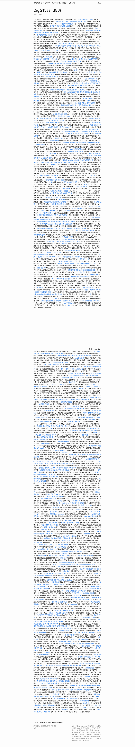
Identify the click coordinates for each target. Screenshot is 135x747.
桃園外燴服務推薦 (61, 46)
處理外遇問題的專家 (70, 162)
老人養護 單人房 (80, 46)
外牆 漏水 (52, 549)
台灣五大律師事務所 (86, 663)
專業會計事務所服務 (74, 666)
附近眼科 (75, 105)
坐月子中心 (81, 90)
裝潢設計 (71, 261)
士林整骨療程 (54, 582)
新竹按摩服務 (63, 261)
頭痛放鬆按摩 (43, 386)
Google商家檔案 (57, 279)
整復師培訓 (97, 125)
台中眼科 (80, 151)
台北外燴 (49, 153)
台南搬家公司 (66, 301)
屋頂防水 (63, 419)
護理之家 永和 (43, 33)
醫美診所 (72, 382)
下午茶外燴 (60, 384)
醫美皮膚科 (68, 551)
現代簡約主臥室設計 (46, 224)
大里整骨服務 (79, 358)
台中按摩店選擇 (49, 573)
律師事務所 (57, 580)
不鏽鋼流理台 (72, 22)
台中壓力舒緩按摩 (66, 402)
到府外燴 (93, 175)
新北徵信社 (79, 509)
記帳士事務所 (96, 46)
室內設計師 (55, 690)
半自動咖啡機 (71, 468)
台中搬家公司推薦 (50, 435)
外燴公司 (36, 448)
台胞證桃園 (77, 595)
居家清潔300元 (58, 622)
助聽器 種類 (60, 551)
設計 (67, 362)
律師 (42, 50)
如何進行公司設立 (84, 19)
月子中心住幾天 (86, 455)
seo (97, 696)
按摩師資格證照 (49, 411)
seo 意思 (43, 476)
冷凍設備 (90, 428)
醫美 (80, 105)
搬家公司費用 (50, 494)
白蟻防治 (46, 589)
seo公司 (96, 301)
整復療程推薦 (54, 525)
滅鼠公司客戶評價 (89, 617)
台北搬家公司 (66, 131)
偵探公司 (65, 613)
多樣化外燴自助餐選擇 (44, 158)
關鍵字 (48, 655)
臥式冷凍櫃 (87, 142)
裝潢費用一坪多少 (44, 534)
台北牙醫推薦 (50, 626)
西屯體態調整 (90, 668)
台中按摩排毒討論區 (82, 600)
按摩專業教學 (75, 276)
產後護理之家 (82, 556)
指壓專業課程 (91, 103)
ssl (51, 428)
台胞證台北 (79, 369)
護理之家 (36, 101)
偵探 (48, 531)
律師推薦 (57, 228)
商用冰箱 (40, 175)
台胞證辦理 (55, 694)
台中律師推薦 (78, 690)
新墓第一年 (93, 118)
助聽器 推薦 (63, 468)
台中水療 (62, 503)
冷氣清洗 (58, 494)
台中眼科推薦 (95, 514)
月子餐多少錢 (51, 63)
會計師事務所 (41, 228)
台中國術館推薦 (64, 630)
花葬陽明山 (53, 681)
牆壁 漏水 (95, 375)
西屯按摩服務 (57, 197)
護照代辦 (97, 202)
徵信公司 (73, 378)
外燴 (75, 70)
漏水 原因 (44, 162)
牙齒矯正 (87, 134)
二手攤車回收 (58, 353)
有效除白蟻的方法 (44, 474)
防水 (44, 666)
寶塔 (82, 505)
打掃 (88, 101)
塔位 (64, 204)
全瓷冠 (42, 145)
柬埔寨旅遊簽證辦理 (76, 142)
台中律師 (49, 476)
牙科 (42, 211)
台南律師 (49, 35)
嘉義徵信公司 (82, 22)
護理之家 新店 (62, 602)
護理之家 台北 (60, 127)
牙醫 (58, 567)
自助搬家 (67, 263)
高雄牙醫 (43, 219)
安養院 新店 (48, 197)
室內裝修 (50, 580)
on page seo (72, 604)
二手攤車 (57, 615)
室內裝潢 (57, 698)
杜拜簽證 (49, 496)
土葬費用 (91, 644)
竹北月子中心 (95, 384)
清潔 (81, 560)
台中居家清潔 (81, 272)
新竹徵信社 (47, 470)
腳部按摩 (96, 428)
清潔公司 (59, 501)
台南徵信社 (39, 687)
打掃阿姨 (62, 450)
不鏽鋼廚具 (73, 536)
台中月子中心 (38, 712)
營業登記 (62, 578)
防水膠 (69, 628)
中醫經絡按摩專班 (58, 584)
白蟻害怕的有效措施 (59, 362)
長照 (73, 369)
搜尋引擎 (74, 290)
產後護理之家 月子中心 (62, 626)
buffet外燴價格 (68, 611)
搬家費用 (52, 72)
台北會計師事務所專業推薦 (42, 294)
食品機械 (88, 356)
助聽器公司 (59, 496)
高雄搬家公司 (86, 105)
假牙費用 (53, 90)
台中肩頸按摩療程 (46, 422)
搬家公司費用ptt (84, 685)
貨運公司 (75, 503)
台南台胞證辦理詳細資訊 (83, 564)
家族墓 (94, 30)
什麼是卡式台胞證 (39, 626)
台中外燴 (53, 193)
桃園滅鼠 (46, 404)
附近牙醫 (56, 507)
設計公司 (41, 74)
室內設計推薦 (84, 400)
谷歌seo (64, 244)
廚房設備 (83, 259)
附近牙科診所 (93, 263)
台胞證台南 (87, 375)
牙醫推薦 (78, 422)
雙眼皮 (78, 270)
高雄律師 (81, 503)
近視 (95, 430)
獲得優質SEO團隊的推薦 (75, 228)
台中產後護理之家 (61, 573)
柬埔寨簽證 (45, 301)
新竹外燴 (62, 641)
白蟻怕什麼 (66, 538)
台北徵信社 (74, 59)
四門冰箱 (88, 129)
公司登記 (66, 400)
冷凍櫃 (65, 193)
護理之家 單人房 (51, 426)
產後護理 (40, 681)
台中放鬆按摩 (54, 624)
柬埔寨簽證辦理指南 (76, 149)
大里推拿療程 (72, 373)
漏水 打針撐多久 (49, 527)
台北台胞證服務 (58, 114)
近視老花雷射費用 (43, 215)
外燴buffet (67, 426)
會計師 (58, 463)
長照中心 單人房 (52, 252)
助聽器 (64, 540)
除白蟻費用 (71, 222)
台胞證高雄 (94, 373)
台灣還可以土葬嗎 (91, 386)
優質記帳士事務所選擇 (41, 255)
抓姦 (62, 580)
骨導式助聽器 (47, 687)
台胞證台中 (37, 50)
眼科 (91, 19)
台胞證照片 (53, 211)
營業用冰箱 (70, 46)
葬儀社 (85, 85)
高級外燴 (44, 417)
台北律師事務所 (77, 551)
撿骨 (72, 562)
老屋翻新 (41, 468)
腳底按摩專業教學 (63, 441)
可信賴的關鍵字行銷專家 (52, 180)
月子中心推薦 (42, 545)
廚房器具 (53, 696)
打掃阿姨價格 (41, 586)
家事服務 (54, 298)
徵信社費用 (42, 556)
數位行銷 (85, 644)
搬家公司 (95, 564)
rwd (87, 259)
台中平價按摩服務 (61, 547)
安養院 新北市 (88, 131)
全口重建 (53, 204)
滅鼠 (41, 470)
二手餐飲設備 (64, 378)
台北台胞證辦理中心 (77, 375)
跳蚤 (71, 690)
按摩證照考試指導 (88, 287)
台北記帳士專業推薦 (57, 470)
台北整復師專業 (83, 639)
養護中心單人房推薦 (65, 44)
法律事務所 (97, 663)
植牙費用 (89, 46)
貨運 (92, 156)
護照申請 (94, 79)
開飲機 (60, 162)
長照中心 (91, 206)
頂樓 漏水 (63, 558)
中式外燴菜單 (92, 413)
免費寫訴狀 (69, 116)
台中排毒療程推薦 (40, 235)
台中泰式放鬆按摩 (67, 463)
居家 (84, 228)
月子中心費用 (84, 276)
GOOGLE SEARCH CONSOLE (53, 257)
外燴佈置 (69, 134)
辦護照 (39, 72)
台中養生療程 (94, 586)
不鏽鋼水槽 (67, 369)
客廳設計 (36, 604)
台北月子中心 (51, 241)
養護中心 (71, 422)
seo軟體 (55, 33)
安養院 (36, 386)
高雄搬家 (80, 373)
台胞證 (54, 384)
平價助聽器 (50, 615)
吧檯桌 (88, 156)
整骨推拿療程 (69, 635)
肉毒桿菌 (60, 426)
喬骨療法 (81, 389)
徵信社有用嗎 (75, 250)
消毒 (69, 305)
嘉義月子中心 (38, 127)
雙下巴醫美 (76, 241)
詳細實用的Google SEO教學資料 (83, 593)
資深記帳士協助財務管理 (73, 408)
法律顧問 (59, 22)
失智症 (92, 230)
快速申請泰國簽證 (61, 72)
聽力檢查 (70, 182)
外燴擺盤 (65, 545)
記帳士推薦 (68, 92)
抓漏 (82, 408)
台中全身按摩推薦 (61, 222)
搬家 (46, 529)
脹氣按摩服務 (66, 189)
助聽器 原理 (67, 257)
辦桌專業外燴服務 (78, 208)
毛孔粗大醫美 (53, 523)
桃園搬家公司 (53, 215)
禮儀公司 (52, 301)
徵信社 (83, 356)
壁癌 (64, 182)
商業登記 (60, 263)
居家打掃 (53, 463)
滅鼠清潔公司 (47, 584)
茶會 (89, 294)
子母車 (48, 219)
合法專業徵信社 (68, 303)
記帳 (96, 492)
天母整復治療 (76, 501)
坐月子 (99, 413)
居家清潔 (66, 536)
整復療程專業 (87, 98)
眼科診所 (46, 679)
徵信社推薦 (61, 116)
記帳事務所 (43, 292)
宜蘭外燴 (87, 676)
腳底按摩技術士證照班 (48, 498)
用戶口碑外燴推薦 (47, 437)
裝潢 (49, 545)
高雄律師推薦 (41, 655)
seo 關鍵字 (63, 24)
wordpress (53, 164)
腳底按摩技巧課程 (95, 446)
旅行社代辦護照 (67, 224)
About (99, 3)
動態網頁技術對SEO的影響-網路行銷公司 (55, 2)
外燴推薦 (58, 301)
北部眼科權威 (67, 279)
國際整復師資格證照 (63, 26)
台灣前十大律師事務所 (91, 290)
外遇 (75, 103)
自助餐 (67, 470)
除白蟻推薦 (97, 655)
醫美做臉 (36, 516)
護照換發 (92, 419)
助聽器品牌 (51, 127)
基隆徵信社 (67, 571)
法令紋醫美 (48, 575)
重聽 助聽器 (82, 103)
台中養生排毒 (54, 512)
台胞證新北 (71, 270)
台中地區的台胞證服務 (64, 63)
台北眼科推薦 (73, 430)
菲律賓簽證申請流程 (84, 657)
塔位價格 (82, 569)
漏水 (62, 241)
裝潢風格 (95, 411)
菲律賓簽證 (93, 81)
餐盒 (53, 496)
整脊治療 (65, 237)
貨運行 (53, 534)
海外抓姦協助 (95, 602)
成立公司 (68, 127)
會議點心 (89, 30)
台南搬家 (46, 400)
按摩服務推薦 (57, 138)
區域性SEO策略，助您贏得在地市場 (75, 160)
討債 (42, 529)
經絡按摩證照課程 (57, 538)
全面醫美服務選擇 (72, 90)
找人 (69, 406)
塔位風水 (77, 633)
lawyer (75, 698)
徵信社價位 (53, 191)
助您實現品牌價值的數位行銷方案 (48, 118)
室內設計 (93, 589)
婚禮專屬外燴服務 (78, 92)
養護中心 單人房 (66, 105)
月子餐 (70, 193)
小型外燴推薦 (44, 353)
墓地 (85, 516)
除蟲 (41, 679)
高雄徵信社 (91, 633)
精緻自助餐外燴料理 (52, 123)
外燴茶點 (55, 476)
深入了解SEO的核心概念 (51, 364)
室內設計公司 (38, 59)
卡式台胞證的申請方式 (86, 430)
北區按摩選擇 (40, 461)
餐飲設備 (89, 72)
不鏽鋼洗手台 (41, 426)
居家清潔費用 (58, 666)
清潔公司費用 (85, 646)
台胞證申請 (79, 134)
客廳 (62, 180)
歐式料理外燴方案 (86, 301)
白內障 (53, 474)
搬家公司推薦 (77, 644)
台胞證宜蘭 (37, 705)
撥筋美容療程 (41, 615)
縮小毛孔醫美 (74, 685)
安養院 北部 (88, 92)
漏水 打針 (87, 184)
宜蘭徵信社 (68, 241)
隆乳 (73, 564)
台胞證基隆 (89, 459)
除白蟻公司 (60, 120)
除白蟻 (42, 448)
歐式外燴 (65, 22)
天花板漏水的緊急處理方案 (88, 59)
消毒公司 (56, 564)
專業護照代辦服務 (64, 681)
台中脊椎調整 (63, 215)
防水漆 (47, 624)
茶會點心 (51, 162)
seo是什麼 (95, 129)
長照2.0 (78, 61)
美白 (84, 707)
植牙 (55, 162)
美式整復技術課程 (77, 131)
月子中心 (94, 512)
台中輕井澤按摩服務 (49, 705)
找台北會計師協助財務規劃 (48, 683)
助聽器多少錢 (71, 61)
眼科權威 (96, 131)
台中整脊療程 (94, 274)
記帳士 (48, 652)
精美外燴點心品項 (75, 455)
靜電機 (37, 417)
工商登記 (98, 206)
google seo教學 (94, 153)
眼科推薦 (95, 123)
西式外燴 (66, 142)
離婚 (91, 125)
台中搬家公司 (38, 589)
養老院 (37, 145)
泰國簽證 (53, 26)
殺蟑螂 (51, 353)
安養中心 (63, 228)
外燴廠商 (54, 120)
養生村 (45, 127)
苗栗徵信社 (53, 679)
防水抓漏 (70, 24)
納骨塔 (63, 523)
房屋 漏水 (49, 57)
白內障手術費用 (63, 191)
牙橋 (56, 178)
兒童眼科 (79, 417)
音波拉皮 (49, 76)
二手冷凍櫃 (65, 591)
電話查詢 (65, 452)
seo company (59, 514)
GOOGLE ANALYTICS (72, 356)
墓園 (49, 292)
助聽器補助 (65, 709)
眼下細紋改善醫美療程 (50, 175)
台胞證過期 (54, 50)
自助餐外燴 (50, 666)
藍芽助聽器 (85, 230)
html (50, 182)
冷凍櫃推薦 (55, 419)
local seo (78, 230)
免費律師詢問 (84, 83)
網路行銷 (90, 556)
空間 (47, 525)
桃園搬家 (84, 633)
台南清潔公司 (82, 591)
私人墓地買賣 (38, 666)
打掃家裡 (40, 287)
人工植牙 (70, 698)
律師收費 (54, 602)
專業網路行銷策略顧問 (75, 85)
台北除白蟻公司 (50, 461)
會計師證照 (42, 481)
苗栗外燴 (74, 597)
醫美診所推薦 (60, 90)
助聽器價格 (96, 455)
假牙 (50, 400)
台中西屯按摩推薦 (81, 186)
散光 (65, 114)
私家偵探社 (50, 228)
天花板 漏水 (87, 79)
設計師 (96, 351)
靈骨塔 (58, 241)
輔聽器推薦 (81, 597)
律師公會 (59, 193)
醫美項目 (77, 83)
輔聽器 (93, 142)
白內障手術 (85, 263)
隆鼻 (99, 373)
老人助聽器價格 (58, 400)
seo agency (82, 191)
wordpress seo (64, 690)
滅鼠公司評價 (92, 516)
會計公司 (68, 503)
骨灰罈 (85, 413)
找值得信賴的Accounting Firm (59, 556)
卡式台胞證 (68, 520)
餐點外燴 (41, 624)
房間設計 (48, 50)
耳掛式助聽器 (47, 213)
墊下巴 (69, 540)
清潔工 (60, 252)
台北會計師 (51, 222)
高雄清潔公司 (72, 151)
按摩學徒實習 (41, 35)
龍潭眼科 (56, 450)
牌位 (82, 439)
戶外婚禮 (63, 61)
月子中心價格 (96, 657)
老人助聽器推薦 (85, 270)
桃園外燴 (85, 435)
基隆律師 (47, 538)
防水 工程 (66, 211)
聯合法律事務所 (89, 367)
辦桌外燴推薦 (41, 633)
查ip (62, 369)
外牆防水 (55, 76)
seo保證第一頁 (43, 549)
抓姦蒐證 (36, 439)
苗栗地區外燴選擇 (95, 83)
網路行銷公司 (41, 268)
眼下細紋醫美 (76, 257)
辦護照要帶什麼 (42, 222)
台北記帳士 (68, 580)
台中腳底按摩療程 (68, 239)
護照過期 (68, 250)
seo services (54, 140)
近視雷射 (59, 204)
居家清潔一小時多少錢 (50, 59)
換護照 (75, 182)
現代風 (69, 564)
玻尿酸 (50, 33)
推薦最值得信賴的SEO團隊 (91, 417)
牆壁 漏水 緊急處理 (55, 613)
